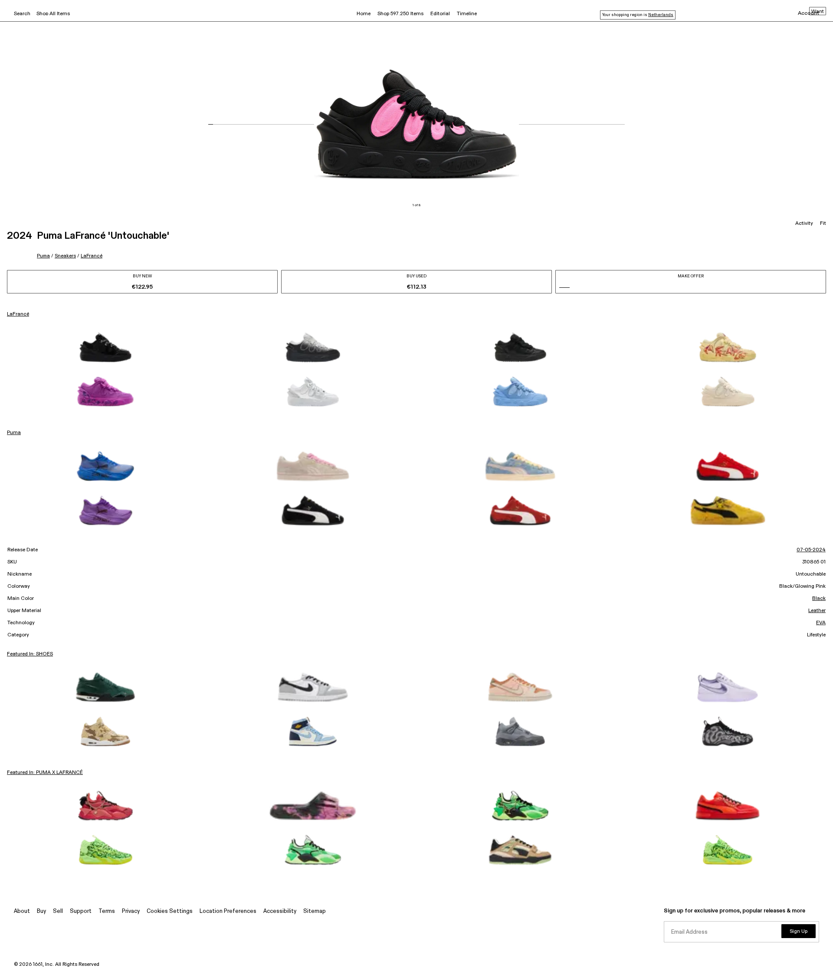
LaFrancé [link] (18, 314)
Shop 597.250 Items (400, 13)
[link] (105, 347)
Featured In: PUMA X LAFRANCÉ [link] (45, 772)
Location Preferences (228, 911)
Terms (106, 911)
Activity (804, 223)
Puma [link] (14, 432)
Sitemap (314, 911)
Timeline (467, 13)
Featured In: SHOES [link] (30, 654)
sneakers (65, 256)
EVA (821, 623)
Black (819, 598)
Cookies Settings (170, 911)
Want (817, 11)
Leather (817, 610)
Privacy (131, 911)
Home (364, 13)
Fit (823, 223)
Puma (43, 256)
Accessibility (279, 911)
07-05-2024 (811, 550)
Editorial (440, 13)
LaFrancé (91, 256)
